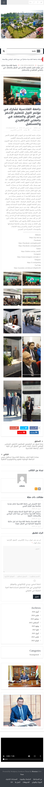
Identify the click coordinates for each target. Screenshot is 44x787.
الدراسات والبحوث (25, 779)
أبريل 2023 (35, 633)
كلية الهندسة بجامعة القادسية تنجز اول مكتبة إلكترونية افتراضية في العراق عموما (24, 522)
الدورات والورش (37, 782)
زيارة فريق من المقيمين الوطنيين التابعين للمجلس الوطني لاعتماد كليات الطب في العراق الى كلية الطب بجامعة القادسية (24, 446)
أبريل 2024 (35, 611)
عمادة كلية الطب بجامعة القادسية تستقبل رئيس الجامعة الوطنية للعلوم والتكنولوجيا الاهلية (20, 458)
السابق (37, 441)
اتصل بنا (17, 782)
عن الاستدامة (37, 779)
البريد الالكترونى (15, 130)
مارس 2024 (35, 615)
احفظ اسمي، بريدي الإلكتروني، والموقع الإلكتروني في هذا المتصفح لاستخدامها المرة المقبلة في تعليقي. (23, 587)
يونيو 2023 (35, 626)
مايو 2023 (35, 629)
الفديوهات (26, 782)
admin (36, 128)
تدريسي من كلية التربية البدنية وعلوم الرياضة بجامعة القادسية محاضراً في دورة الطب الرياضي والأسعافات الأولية (24, 513)
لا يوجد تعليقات (36, 130)
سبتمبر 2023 (35, 618)
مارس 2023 (35, 636)
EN (12, 782)
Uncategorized (10, 128)
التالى (6, 454)
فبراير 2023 (35, 640)
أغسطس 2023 (34, 622)
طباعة (25, 130)
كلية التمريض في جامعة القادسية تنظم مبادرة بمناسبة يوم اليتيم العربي (24, 505)
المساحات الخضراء (11, 779)
